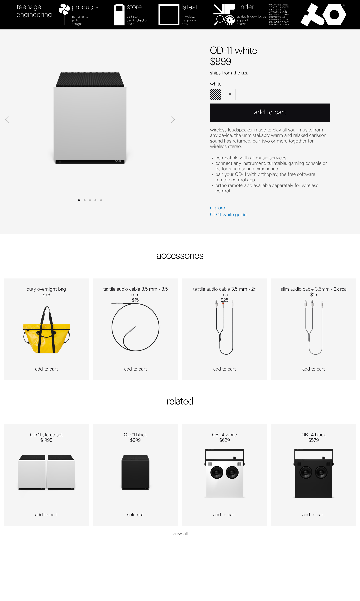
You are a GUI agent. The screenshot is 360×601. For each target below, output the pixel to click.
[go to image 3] (95, 200)
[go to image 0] (79, 200)
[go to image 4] (101, 200)
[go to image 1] (85, 200)
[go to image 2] (90, 200)
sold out (135, 515)
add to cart (46, 369)
